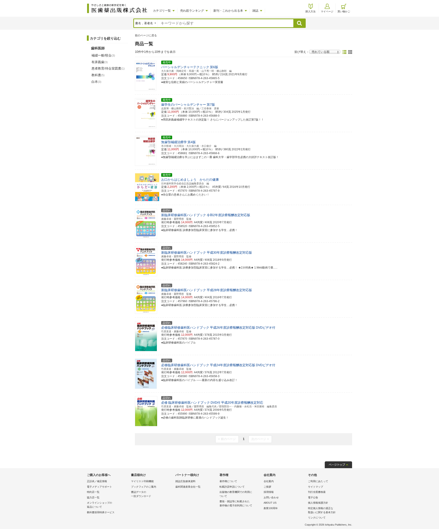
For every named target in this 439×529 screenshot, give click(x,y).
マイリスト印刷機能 (142, 481)
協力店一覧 (93, 497)
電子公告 (313, 497)
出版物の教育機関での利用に (236, 494)
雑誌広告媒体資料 (185, 481)
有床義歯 (99, 62)
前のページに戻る (146, 35)
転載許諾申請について (232, 486)
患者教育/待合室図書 (108, 68)
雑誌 (255, 10)
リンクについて (317, 517)
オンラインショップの (99, 504)
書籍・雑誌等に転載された (236, 503)
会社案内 (269, 481)
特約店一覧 (93, 492)
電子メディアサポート (99, 486)
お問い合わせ (271, 497)
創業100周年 (271, 508)
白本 (96, 81)
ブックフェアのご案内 (143, 486)
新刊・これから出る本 (228, 10)
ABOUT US (270, 502)
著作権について (228, 481)
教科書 (97, 75)
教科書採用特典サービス (101, 512)
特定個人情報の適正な (322, 510)
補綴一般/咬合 (103, 55)
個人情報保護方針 (318, 502)
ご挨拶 (267, 486)
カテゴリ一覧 (162, 10)
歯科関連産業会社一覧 (188, 486)
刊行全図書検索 (317, 492)
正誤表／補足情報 (97, 481)
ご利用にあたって (318, 481)
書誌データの (141, 494)
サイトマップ (315, 486)
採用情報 (269, 492)
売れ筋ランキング (192, 10)
